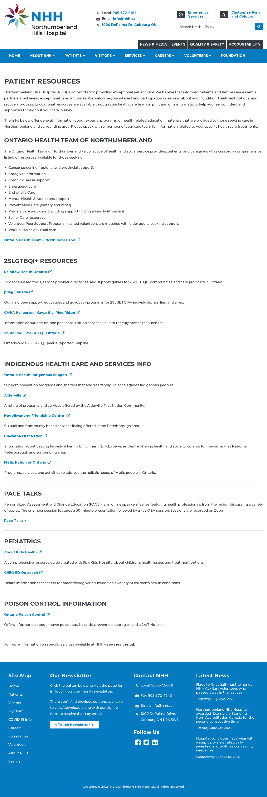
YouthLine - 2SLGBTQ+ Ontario (32, 333)
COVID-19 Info (20, 720)
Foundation (233, 56)
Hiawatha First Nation (24, 436)
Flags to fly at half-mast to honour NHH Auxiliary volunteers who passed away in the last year (225, 688)
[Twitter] (146, 744)
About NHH (40, 56)
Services (133, 56)
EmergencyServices (198, 14)
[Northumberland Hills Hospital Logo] (40, 35)
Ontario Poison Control (25, 615)
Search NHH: (190, 27)
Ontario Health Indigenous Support (36, 375)
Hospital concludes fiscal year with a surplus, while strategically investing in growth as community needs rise (225, 744)
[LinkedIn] (155, 744)
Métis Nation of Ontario (25, 462)
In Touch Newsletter (72, 725)
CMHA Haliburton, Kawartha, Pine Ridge (40, 313)
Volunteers (196, 56)
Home (14, 56)
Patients (73, 56)
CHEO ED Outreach (21, 573)
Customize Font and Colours (245, 14)
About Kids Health (21, 552)
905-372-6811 (124, 13)
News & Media (153, 44)
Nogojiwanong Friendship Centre (35, 416)
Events (178, 44)
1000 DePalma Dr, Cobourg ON (129, 25)
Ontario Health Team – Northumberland (40, 240)
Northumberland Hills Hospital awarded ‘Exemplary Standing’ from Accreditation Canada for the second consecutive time (225, 715)
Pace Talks (14, 521)
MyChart (15, 711)
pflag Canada (16, 292)
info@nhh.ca (124, 19)
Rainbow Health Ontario (26, 272)
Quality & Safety (207, 44)
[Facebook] (138, 744)
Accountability (245, 44)
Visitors (103, 56)
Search (14, 761)
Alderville (13, 395)
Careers (163, 56)
